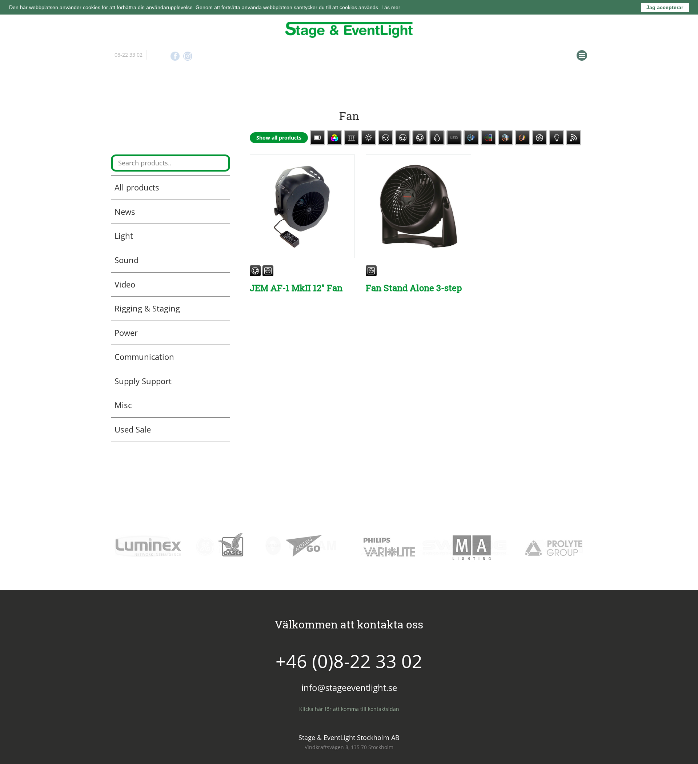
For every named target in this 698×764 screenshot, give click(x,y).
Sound (127, 258)
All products (137, 185)
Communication (144, 355)
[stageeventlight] (349, 30)
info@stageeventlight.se (154, 54)
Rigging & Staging (147, 306)
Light (124, 234)
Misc (123, 403)
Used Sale (133, 427)
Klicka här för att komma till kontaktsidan (349, 707)
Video (125, 282)
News (125, 210)
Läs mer (390, 7)
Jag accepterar (664, 7)
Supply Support (143, 379)
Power (126, 331)
